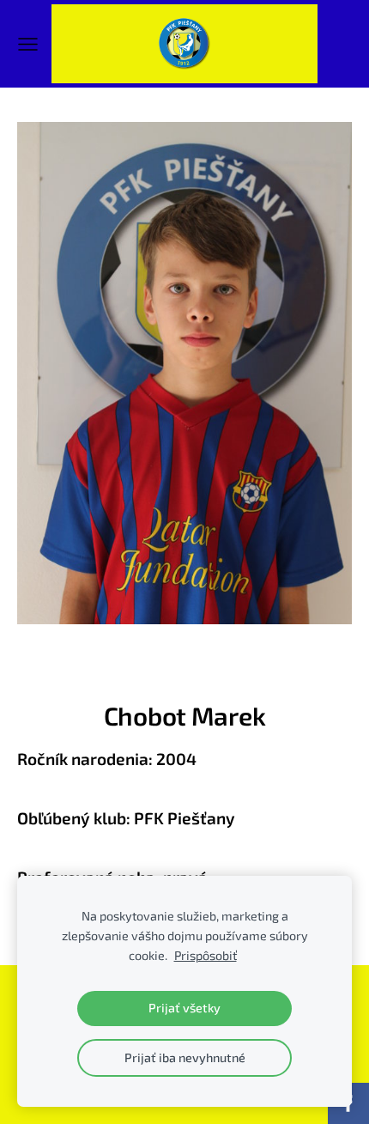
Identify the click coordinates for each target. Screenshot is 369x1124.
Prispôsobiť (205, 955)
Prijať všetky (184, 1007)
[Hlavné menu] (27, 44)
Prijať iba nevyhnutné (184, 1057)
